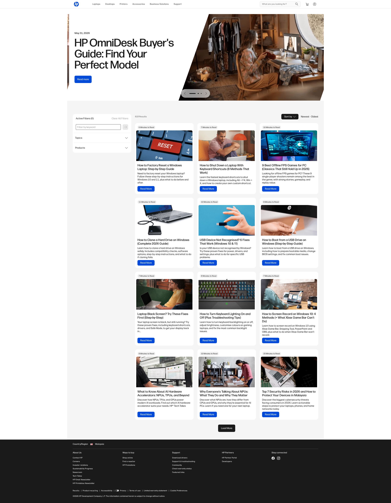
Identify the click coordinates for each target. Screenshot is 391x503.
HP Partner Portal (229, 458)
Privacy (123, 491)
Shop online (127, 458)
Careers (76, 461)
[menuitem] (96, 4)
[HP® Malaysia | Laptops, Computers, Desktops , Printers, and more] (76, 4)
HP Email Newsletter (81, 480)
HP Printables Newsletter (84, 483)
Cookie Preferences (178, 491)
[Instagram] (278, 458)
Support (178, 4)
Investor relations (80, 465)
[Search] (297, 4)
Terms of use (135, 491)
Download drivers (179, 458)
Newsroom (77, 472)
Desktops (110, 4)
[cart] (307, 4)
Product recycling (90, 491)
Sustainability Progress (83, 469)
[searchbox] (278, 4)
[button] (185, 93)
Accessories (138, 4)
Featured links (178, 472)
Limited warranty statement (155, 491)
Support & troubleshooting (183, 461)
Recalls (76, 491)
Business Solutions (159, 4)
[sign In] (314, 4)
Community (177, 465)
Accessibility (106, 491)
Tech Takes (77, 476)
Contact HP (77, 458)
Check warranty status (182, 469)
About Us (77, 452)
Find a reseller (128, 461)
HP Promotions (128, 465)
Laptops (96, 4)
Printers (124, 4)
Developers (227, 461)
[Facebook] (273, 458)
